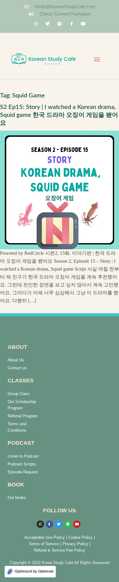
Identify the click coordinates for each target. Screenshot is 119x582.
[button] (97, 59)
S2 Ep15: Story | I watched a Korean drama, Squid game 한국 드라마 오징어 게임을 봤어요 (59, 115)
